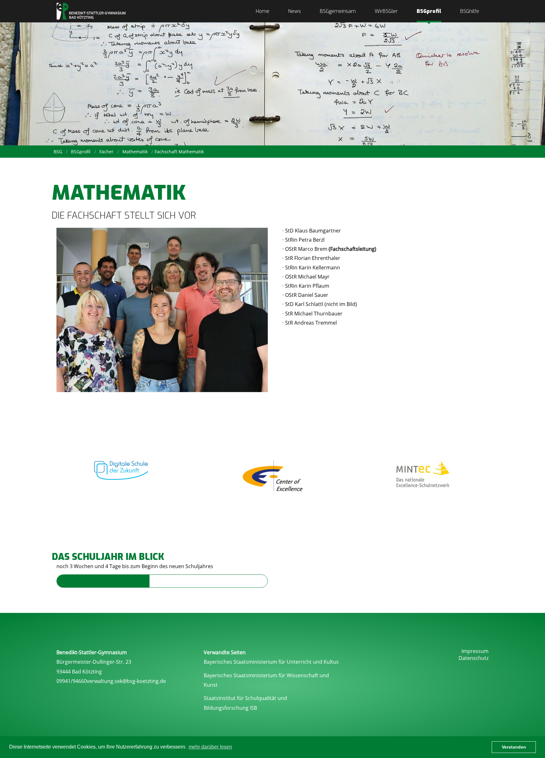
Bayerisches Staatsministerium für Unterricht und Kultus (271, 661)
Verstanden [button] (514, 746)
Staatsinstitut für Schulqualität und (245, 698)
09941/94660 (71, 681)
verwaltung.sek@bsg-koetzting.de (126, 681)
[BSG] (91, 11)
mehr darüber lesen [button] (210, 746)
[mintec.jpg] (423, 475)
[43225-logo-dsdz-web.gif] (122, 467)
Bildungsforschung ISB (230, 707)
